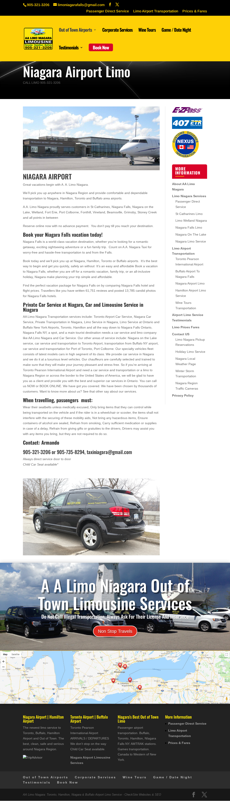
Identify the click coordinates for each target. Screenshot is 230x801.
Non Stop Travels (115, 631)
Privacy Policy (183, 395)
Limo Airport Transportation (155, 11)
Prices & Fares (194, 11)
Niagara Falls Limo (188, 227)
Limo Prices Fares (185, 327)
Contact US (180, 334)
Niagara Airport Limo (190, 283)
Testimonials (68, 48)
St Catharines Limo (189, 214)
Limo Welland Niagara (191, 220)
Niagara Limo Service (190, 241)
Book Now (101, 47)
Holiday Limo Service (190, 351)
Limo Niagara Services (189, 196)
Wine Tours (147, 30)
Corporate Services (117, 30)
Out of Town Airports (75, 30)
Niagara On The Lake (190, 234)
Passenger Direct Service (107, 11)
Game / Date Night (176, 30)
